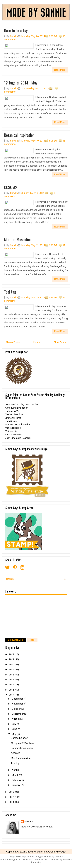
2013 (12, 791)
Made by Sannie (33, 851)
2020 (12, 664)
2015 (12, 689)
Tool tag (10, 291)
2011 (12, 802)
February (17, 780)
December (17, 698)
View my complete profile (37, 827)
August (16, 718)
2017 (12, 679)
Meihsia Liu (11, 431)
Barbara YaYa (12, 411)
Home (36, 342)
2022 (12, 654)
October (16, 708)
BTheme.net (41, 859)
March (15, 775)
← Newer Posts (11, 342)
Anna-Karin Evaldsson (16, 407)
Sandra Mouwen (13, 434)
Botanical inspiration (19, 135)
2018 (12, 674)
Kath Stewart (11, 421)
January (16, 785)
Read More (59, 70)
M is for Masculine (17, 239)
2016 (12, 684)
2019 (12, 669)
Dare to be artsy (16, 30)
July (14, 724)
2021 (12, 659)
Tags (32, 640)
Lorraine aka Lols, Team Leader (21, 404)
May (14, 734)
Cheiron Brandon (14, 414)
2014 (12, 694)
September (18, 713)
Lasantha (58, 856)
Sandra (28, 821)
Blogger (61, 851)
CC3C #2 (10, 187)
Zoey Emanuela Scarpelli (18, 438)
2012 (12, 797)
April (14, 770)
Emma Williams (13, 417)
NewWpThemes (26, 856)
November (17, 703)
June (15, 729)
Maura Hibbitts (13, 427)
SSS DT (53, 36)
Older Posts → (61, 342)
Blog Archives (15, 640)
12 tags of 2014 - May (20, 82)
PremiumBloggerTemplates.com (16, 859)
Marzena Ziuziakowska (17, 424)
